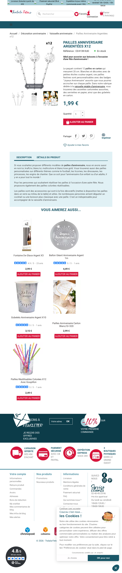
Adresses (14, 496)
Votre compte (18, 474)
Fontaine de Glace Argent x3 (29, 255)
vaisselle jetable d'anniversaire (90, 86)
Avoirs (12, 492)
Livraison (67, 478)
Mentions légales (71, 482)
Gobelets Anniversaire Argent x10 (28, 317)
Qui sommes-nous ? (72, 500)
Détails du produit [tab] (48, 157)
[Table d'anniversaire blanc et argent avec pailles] (50, 99)
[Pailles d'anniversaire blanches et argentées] (18, 99)
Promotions (41, 478)
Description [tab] (24, 157)
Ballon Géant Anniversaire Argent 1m (66, 257)
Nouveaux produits (45, 482)
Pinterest (91, 136)
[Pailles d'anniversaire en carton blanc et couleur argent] (34, 99)
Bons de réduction (18, 500)
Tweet (83, 136)
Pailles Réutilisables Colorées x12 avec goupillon (28, 381)
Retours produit (17, 485)
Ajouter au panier (81, 122)
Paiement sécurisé (71, 492)
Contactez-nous (70, 504)
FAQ (65, 496)
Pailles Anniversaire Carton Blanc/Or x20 (66, 325)
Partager (76, 136)
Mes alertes (15, 517)
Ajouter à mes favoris (76, 145)
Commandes (15, 489)
